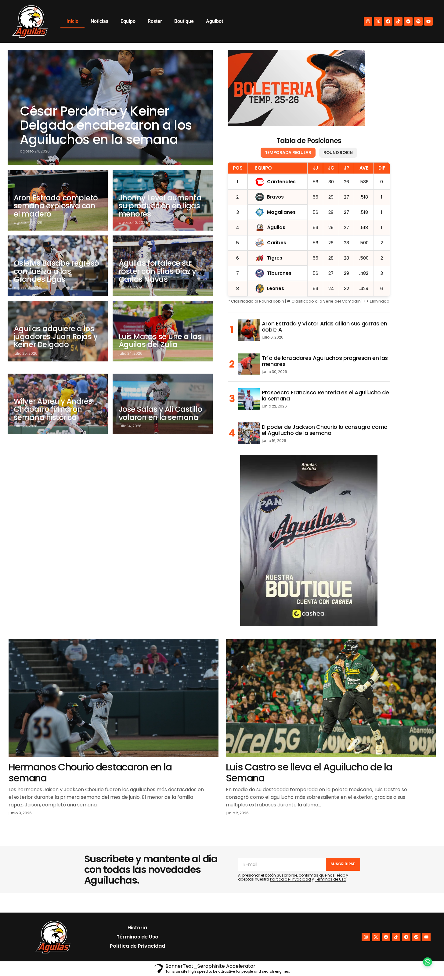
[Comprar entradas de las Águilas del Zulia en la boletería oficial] (296, 88)
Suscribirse (342, 864)
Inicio (72, 21)
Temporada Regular (288, 152)
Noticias (99, 21)
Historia (137, 927)
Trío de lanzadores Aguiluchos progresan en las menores (325, 361)
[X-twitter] (378, 21)
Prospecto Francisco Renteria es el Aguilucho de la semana (325, 395)
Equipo (128, 21)
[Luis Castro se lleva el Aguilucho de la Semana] (331, 698)
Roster (155, 21)
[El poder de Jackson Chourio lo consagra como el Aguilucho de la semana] (249, 433)
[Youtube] (428, 21)
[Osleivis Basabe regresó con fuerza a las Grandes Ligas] (58, 265)
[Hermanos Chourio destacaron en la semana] (113, 698)
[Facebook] (388, 21)
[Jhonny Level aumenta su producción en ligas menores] (163, 200)
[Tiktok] (398, 21)
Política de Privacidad (290, 879)
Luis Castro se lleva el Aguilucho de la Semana (309, 772)
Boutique (184, 21)
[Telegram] (408, 21)
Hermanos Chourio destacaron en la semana (90, 772)
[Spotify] (418, 21)
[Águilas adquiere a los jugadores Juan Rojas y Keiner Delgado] (58, 331)
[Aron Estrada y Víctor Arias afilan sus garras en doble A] (249, 330)
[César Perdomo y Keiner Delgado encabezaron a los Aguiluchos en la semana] (110, 107)
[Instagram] (368, 21)
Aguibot (214, 21)
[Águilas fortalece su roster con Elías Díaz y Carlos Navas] (163, 265)
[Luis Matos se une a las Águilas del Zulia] (163, 331)
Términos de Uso (330, 879)
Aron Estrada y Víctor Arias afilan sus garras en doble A (324, 327)
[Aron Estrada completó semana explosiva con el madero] (58, 200)
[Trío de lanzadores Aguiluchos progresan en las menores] (249, 364)
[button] (426, 958)
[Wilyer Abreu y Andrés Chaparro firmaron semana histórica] (58, 404)
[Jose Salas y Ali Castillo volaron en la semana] (163, 404)
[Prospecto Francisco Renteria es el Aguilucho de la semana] (249, 399)
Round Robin (338, 152)
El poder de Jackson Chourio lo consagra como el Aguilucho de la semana (325, 430)
